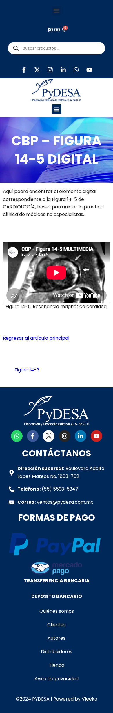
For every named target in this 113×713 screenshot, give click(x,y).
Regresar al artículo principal (36, 338)
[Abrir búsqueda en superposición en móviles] (56, 48)
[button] (56, 10)
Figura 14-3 (26, 370)
